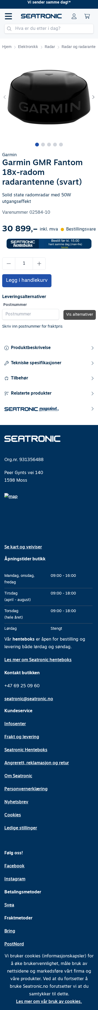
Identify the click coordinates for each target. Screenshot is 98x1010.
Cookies (12, 815)
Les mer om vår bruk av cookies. (49, 1002)
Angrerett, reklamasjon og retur (36, 763)
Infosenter (15, 724)
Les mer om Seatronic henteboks (38, 660)
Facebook (14, 866)
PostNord (14, 944)
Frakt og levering (21, 737)
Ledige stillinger (20, 828)
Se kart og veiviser (23, 547)
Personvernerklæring (26, 789)
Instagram (14, 879)
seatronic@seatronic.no (28, 699)
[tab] (37, 144)
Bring (9, 931)
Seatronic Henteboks (25, 750)
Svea (9, 905)
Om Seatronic (18, 776)
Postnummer (15, 305)
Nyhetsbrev (16, 802)
